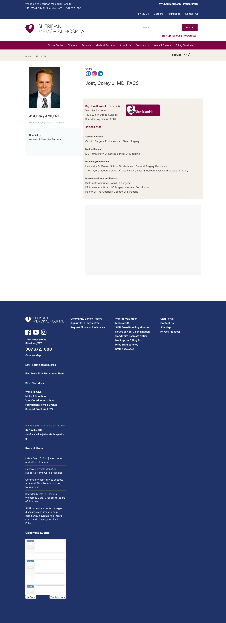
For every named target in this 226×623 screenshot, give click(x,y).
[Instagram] (94, 73)
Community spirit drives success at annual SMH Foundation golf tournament (44, 483)
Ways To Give (33, 391)
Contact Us (191, 13)
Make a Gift (122, 323)
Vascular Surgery (55, 122)
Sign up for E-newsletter (84, 323)
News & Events (162, 45)
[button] (31, 596)
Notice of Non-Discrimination (132, 331)
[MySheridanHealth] (143, 110)
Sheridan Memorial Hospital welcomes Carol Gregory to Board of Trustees (45, 497)
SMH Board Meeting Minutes (132, 327)
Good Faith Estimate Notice (131, 335)
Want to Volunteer (126, 318)
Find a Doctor (56, 45)
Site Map (165, 327)
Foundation (174, 13)
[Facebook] (88, 73)
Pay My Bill (143, 13)
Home (28, 56)
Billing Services (184, 45)
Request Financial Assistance (87, 327)
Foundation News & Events (41, 404)
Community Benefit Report (86, 318)
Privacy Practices (170, 331)
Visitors (72, 45)
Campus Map (33, 355)
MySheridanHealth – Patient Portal (179, 3)
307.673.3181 (93, 127)
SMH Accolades (124, 348)
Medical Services (105, 45)
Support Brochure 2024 (39, 409)
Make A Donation (35, 396)
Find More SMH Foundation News (45, 373)
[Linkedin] (100, 73)
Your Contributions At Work (41, 400)
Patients (86, 45)
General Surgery (37, 122)
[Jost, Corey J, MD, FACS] (44, 88)
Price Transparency (126, 344)
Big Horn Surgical (95, 106)
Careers (158, 13)
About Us (125, 45)
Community (142, 45)
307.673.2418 (33, 429)
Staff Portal (167, 318)
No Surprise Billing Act (128, 340)
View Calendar (56, 597)
